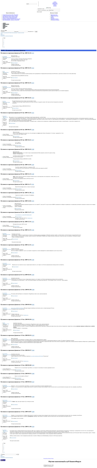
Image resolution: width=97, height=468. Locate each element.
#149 (33, 411)
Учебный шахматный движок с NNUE (10, 15)
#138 (32, 259)
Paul (4, 71)
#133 (32, 201)
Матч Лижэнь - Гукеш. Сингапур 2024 (10, 16)
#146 (33, 373)
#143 (33, 335)
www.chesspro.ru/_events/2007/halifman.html (23, 214)
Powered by (46, 458)
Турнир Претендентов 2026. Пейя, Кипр (10, 14)
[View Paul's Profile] (6, 72)
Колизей (55, 5)
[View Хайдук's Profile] (6, 102)
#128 (32, 149)
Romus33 (4, 116)
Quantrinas (5, 56)
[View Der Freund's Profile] (7, 354)
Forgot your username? (13, 32)
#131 (32, 184)
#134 (32, 212)
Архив (55, 1)
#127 (32, 140)
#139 (32, 274)
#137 (32, 245)
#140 (33, 289)
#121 (32, 53)
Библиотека (55, 2)
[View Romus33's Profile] (6, 118)
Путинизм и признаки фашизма (7, 35)
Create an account (21, 32)
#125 (32, 112)
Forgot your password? (5, 32)
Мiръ (2, 33)
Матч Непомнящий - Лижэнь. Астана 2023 (11, 19)
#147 (33, 382)
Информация (54, 3)
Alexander (5, 263)
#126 (32, 129)
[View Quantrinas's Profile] (7, 57)
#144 (33, 350)
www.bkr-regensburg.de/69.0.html (37, 356)
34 (3, 452)
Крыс (4, 322)
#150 (33, 426)
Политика (2, 34)
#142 (33, 319)
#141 (33, 304)
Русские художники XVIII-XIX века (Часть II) (11, 18)
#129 (32, 164)
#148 (33, 396)
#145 (33, 365)
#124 (32, 98)
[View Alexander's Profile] (7, 264)
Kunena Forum (50, 458)
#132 (32, 192)
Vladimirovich (29, 218)
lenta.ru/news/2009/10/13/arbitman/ (17, 308)
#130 (32, 174)
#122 (32, 68)
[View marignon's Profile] (6, 234)
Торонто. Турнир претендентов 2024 (10, 17)
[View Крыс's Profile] (6, 323)
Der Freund (5, 353)
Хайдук (4, 101)
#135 (32, 221)
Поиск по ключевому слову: (43, 10)
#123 (32, 83)
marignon (4, 233)
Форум (55, 4)
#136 (32, 230)
